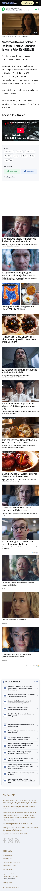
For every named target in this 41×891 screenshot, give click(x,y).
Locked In (25, 59)
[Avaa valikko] (37, 3)
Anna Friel (32, 104)
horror (16, 156)
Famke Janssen (19, 104)
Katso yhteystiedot (9, 879)
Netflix (5, 56)
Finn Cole (6, 107)
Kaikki (36, 681)
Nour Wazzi (8, 160)
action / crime (9, 152)
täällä (12, 820)
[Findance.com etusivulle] (9, 3)
